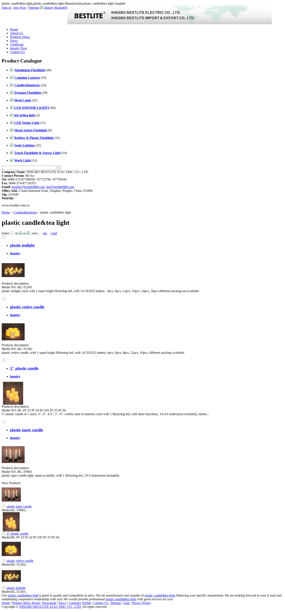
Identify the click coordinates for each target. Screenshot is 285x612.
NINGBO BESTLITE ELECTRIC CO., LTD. (50, 606)
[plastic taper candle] (13, 465)
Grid (53, 233)
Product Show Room (26, 603)
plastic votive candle (27, 307)
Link (126, 603)
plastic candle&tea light (23, 595)
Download (49, 603)
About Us (16, 33)
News (14, 40)
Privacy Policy (141, 603)
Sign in (6, 7)
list (45, 233)
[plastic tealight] (13, 280)
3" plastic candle (24, 368)
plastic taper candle (26, 430)
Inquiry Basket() (55, 7)
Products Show (20, 37)
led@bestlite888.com (60, 187)
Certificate (17, 44)
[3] (13, 403)
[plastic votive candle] (13, 342)
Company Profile (79, 603)
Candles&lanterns (25, 212)
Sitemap (34, 7)
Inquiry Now (18, 48)
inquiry (15, 253)
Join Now (19, 7)
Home (14, 29)
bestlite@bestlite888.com (28, 187)
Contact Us (17, 52)
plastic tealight (22, 245)
